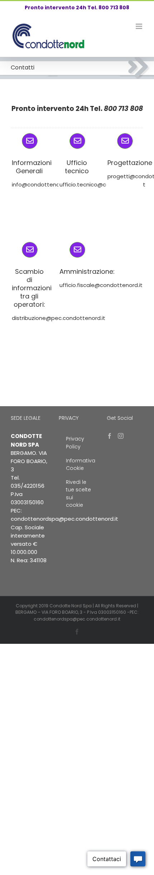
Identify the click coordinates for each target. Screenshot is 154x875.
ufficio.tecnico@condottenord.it (102, 184)
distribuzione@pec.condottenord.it (58, 318)
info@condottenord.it (41, 184)
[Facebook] (109, 436)
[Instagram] (121, 436)
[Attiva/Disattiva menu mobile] (139, 26)
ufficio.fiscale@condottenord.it (101, 285)
